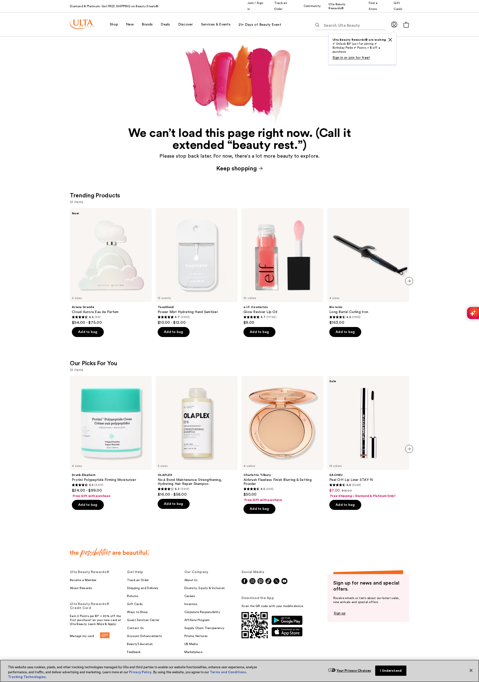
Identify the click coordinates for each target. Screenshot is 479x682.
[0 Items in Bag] (406, 24)
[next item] (409, 281)
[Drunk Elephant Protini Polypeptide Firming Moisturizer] (111, 437)
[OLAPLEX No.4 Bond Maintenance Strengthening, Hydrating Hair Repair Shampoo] (197, 436)
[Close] (471, 670)
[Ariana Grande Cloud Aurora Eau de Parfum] (111, 266)
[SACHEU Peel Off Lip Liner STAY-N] (368, 437)
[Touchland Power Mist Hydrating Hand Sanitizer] (197, 266)
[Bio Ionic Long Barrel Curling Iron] (368, 266)
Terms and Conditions (228, 672)
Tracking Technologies (27, 677)
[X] (390, 40)
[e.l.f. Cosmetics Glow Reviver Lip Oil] (282, 266)
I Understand (391, 670)
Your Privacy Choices (354, 670)
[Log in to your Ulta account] (394, 24)
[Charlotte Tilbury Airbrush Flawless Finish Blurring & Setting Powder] (282, 439)
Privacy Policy (140, 672)
